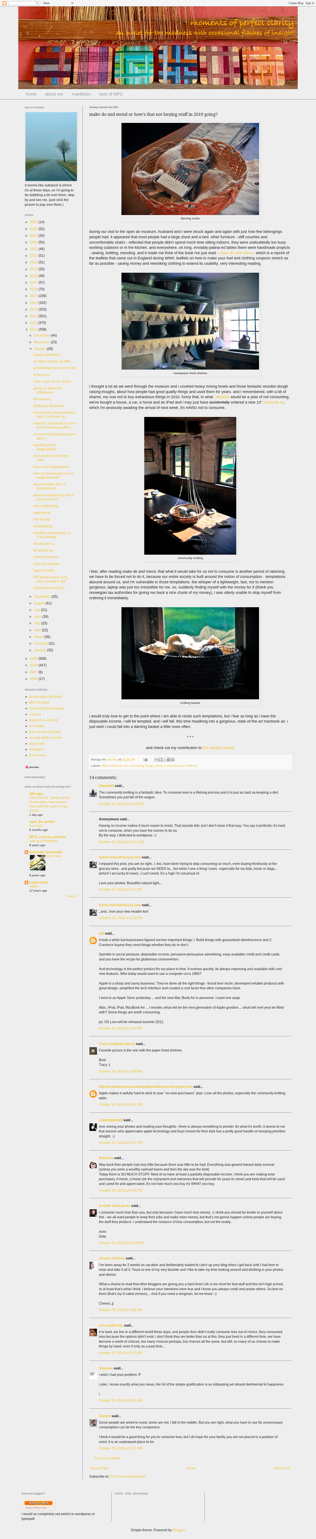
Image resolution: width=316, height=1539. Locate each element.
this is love (37, 755)
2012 (34, 316)
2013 (34, 309)
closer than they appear (47, 708)
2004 (34, 679)
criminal (35, 714)
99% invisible (39, 702)
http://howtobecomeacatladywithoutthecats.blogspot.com (146, 1086)
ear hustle (36, 726)
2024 (34, 235)
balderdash (38, 882)
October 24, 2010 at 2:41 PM (120, 889)
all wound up (43, 550)
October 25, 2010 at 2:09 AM (120, 1310)
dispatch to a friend (43, 720)
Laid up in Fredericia (43, 841)
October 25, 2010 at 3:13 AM (120, 1448)
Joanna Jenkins (112, 1258)
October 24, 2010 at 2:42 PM (120, 918)
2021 (34, 255)
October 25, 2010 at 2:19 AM (120, 1353)
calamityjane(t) (111, 1120)
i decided (222, 397)
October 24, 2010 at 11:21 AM (121, 842)
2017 (34, 282)
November (42, 342)
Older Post (282, 1468)
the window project (219, 748)
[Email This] (156, 759)
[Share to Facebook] (169, 759)
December (42, 335)
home (31, 94)
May (37, 623)
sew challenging (45, 506)
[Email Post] (145, 759)
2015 (34, 296)
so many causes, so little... (53, 361)
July (37, 610)
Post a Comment (107, 1458)
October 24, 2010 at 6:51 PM (120, 1142)
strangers (36, 749)
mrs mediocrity (111, 1325)
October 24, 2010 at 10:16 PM (121, 1243)
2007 (34, 672)
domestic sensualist (45, 852)
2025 (34, 229)
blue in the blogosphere (51, 467)
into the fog (41, 519)
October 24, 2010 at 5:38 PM (120, 1071)
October (40, 349)
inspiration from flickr (49, 588)
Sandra (105, 1416)
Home (191, 1468)
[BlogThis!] (160, 759)
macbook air (273, 402)
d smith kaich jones (114, 1206)
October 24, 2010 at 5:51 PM (120, 1104)
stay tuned (37, 743)
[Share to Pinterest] (173, 759)
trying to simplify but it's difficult (176, 765)
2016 (34, 289)
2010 (34, 329)
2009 (34, 658)
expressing (41, 512)
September (43, 596)
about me (54, 94)
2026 (34, 222)
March (39, 637)
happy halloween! (46, 354)
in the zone (41, 375)
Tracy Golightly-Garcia (117, 1044)
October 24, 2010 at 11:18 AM (121, 804)
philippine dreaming (48, 406)
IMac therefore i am (115, 765)
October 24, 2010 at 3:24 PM (120, 1028)
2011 (34, 323)
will (101, 933)
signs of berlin (44, 570)
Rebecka (106, 1158)
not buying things (141, 765)
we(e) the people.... (47, 564)
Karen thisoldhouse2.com (120, 857)
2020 (34, 262)
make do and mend (235, 253)
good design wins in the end (54, 368)
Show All (71, 896)
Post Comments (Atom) (127, 1476)
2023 (34, 242)
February (41, 643)
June (38, 616)
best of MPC (111, 94)
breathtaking (42, 526)
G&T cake (54, 856)
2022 (34, 249)
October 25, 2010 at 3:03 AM (120, 1400)
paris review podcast (44, 732)
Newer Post (99, 1468)
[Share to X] (165, 759)
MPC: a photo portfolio (47, 837)
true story (36, 825)
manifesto (81, 94)
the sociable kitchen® (45, 696)
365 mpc (36, 794)
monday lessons (45, 557)
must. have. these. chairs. (52, 381)
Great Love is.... (45, 543)
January (40, 650)
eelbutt (33, 886)
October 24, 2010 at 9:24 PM (120, 1190)
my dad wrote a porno (45, 737)
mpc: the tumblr (42, 822)
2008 (34, 665)
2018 (34, 276)
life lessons (42, 399)
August (40, 603)
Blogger (178, 1530)
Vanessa (106, 1368)
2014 (34, 303)
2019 (34, 269)
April (38, 630)
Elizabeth (106, 786)
